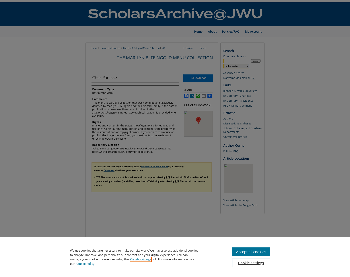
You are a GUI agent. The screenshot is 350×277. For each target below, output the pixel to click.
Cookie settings (140, 259)
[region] (175, 257)
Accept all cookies (251, 251)
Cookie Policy (85, 264)
